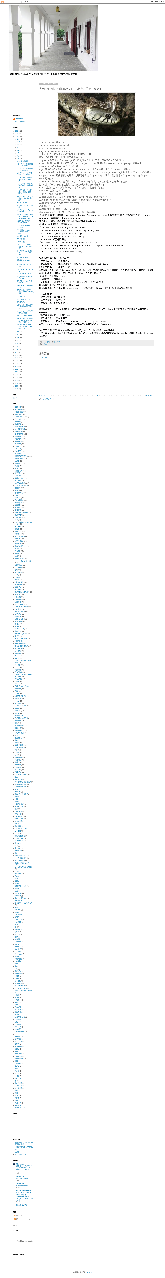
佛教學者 (18, 534)
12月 (18, 139)
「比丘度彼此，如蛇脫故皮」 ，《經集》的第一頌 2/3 (25, 185)
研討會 (17, 978)
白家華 (17, 876)
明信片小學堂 (19, 733)
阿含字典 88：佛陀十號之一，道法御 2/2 (25, 169)
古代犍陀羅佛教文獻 (21, 646)
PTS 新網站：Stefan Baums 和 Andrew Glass (23, 231)
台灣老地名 (18, 621)
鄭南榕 (17, 743)
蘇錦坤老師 (18, 441)
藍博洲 (17, 1014)
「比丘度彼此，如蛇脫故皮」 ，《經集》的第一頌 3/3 (25, 192)
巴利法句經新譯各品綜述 (23, 782)
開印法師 (18, 772)
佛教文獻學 (18, 431)
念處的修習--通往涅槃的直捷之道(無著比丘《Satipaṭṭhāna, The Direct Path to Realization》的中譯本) (24, 1146)
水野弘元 (18, 843)
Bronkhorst (18, 850)
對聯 (16, 570)
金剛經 (17, 797)
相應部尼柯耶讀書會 (21, 456)
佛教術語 (18, 616)
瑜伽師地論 (18, 874)
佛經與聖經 (18, 959)
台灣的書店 (18, 901)
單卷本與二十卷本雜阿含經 (23, 903)
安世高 (17, 636)
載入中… (16, 398)
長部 (16, 799)
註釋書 (17, 883)
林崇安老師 (18, 1088)
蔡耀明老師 (18, 1012)
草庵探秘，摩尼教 (22, 236)
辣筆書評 (18, 446)
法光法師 (18, 614)
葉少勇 (17, 824)
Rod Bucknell (19, 629)
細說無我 (18, 728)
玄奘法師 (18, 942)
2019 (17, 355)
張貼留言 (44, 357)
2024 (17, 137)
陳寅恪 (17, 626)
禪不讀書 (18, 848)
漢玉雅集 (18, 651)
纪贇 (16, 879)
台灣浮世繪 (18, 641)
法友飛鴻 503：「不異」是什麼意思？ (25, 211)
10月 (18, 145)
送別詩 (17, 1022)
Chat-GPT (18, 577)
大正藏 (17, 656)
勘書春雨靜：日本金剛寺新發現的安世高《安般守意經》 (25, 306)
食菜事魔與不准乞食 (23, 299)
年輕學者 (18, 1000)
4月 (18, 332)
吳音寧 (17, 997)
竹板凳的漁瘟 (20, 1183)
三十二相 (18, 831)
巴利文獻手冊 (19, 816)
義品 (16, 1100)
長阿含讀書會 (19, 730)
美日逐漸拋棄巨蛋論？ (22, 1185)
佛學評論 (18, 587)
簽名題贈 (18, 767)
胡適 (16, 556)
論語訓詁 (18, 1105)
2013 (17, 372)
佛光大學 (18, 1039)
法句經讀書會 (19, 434)
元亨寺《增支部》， (21, 638)
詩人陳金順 (18, 954)
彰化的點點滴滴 (20, 860)
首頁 (96, 395)
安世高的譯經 (21, 242)
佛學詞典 (18, 703)
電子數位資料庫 (20, 986)
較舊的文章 (150, 395)
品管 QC (17, 934)
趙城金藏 (18, 1019)
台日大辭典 (18, 672)
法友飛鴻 (18, 407)
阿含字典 (18, 454)
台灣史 (17, 461)
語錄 (16, 924)
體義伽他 (18, 689)
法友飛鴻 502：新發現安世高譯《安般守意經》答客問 (25, 246)
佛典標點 (18, 670)
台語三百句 (18, 811)
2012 (17, 375)
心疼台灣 (18, 419)
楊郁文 (17, 713)
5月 (18, 159)
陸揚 (16, 891)
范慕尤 (17, 881)
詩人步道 (18, 951)
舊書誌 (17, 624)
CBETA (17, 684)
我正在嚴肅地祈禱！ (22, 1205)
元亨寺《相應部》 (20, 858)
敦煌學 (17, 580)
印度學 (17, 995)
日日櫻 (17, 1076)
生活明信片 (18, 409)
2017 (17, 361)
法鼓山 (17, 912)
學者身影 (18, 481)
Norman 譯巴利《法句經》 (23, 561)
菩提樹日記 (18, 738)
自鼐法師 (18, 1007)
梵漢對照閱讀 (19, 541)
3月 (18, 335)
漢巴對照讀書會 (20, 417)
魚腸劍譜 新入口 (21, 1176)
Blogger (89, 1272)
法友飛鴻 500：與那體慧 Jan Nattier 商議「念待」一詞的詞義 (25, 320)
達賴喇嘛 (18, 1024)
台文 (16, 520)
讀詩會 (17, 548)
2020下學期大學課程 (22, 1178)
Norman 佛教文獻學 (21, 607)
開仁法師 (18, 1027)
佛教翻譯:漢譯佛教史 (21, 512)
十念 (16, 809)
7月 (18, 153)
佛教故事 (18, 631)
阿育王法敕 (18, 585)
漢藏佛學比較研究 (20, 787)
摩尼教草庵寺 (21, 302)
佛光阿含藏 (18, 1041)
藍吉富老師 (18, 983)
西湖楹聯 (18, 949)
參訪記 (17, 1049)
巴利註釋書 (18, 567)
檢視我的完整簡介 (19, 122)
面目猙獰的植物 (20, 747)
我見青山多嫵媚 (20, 483)
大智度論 (18, 814)
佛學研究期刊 (19, 716)
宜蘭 (16, 966)
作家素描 (18, 961)
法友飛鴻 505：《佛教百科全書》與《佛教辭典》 (25, 174)
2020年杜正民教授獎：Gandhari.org (24, 222)
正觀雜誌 (18, 910)
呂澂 (16, 691)
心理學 (17, 1071)
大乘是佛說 (18, 648)
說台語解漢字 (19, 493)
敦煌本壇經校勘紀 (20, 784)
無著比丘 (18, 463)
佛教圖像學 (18, 757)
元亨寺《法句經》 (20, 706)
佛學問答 (18, 473)
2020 (17, 352)
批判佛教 (18, 590)
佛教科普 (18, 594)
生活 (16, 735)
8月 (18, 150)
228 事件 (18, 665)
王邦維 (17, 1098)
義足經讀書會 (19, 604)
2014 (17, 369)
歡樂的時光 (18, 531)
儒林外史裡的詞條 (20, 898)
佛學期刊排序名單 (22, 257)
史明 (16, 1051)
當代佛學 (18, 422)
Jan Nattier (18, 893)
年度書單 (18, 1064)
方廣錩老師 (18, 471)
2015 (17, 366)
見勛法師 (18, 1103)
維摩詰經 (18, 792)
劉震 (16, 777)
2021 (17, 349)
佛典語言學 (18, 503)
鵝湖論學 (18, 826)
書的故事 (18, 488)
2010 (17, 380)
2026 (17, 131)
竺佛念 (17, 1005)
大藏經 (17, 466)
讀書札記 (18, 510)
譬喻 (16, 740)
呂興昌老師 (18, 1056)
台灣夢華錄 (18, 507)
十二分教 (18, 526)
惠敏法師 (18, 721)
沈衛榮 (17, 681)
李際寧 (17, 1002)
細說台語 (18, 414)
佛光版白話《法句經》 (22, 592)
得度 (16, 1068)
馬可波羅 (18, 1029)
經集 (45, 344)
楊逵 (16, 1093)
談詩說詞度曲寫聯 (20, 886)
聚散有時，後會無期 (21, 794)
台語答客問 (18, 779)
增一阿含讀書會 (20, 536)
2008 (17, 386)
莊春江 (17, 701)
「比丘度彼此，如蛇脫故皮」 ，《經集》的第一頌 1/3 (25, 179)
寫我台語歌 (18, 517)
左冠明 (17, 693)
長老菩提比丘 (19, 500)
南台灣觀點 (18, 1046)
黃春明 (17, 956)
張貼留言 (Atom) (48, 399)
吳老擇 (17, 708)
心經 (16, 750)
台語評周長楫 (19, 841)
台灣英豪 (18, 760)
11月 (18, 142)
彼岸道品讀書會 (20, 612)
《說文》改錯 (19, 804)
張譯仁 (17, 1066)
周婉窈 (17, 964)
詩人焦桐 (18, 922)
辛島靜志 (18, 515)
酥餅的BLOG (20, 1164)
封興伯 (17, 529)
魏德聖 (17, 802)
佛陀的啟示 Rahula (21, 855)
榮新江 (17, 762)
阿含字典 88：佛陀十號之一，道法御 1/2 (25, 165)
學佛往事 (18, 539)
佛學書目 (18, 505)
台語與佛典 (19, 119)
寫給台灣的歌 (19, 1059)
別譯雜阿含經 (19, 558)
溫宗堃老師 (18, 572)
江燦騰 (17, 752)
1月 (18, 340)
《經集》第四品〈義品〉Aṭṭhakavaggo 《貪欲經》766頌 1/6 (25, 326)
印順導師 (18, 449)
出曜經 (17, 1044)
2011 (17, 378)
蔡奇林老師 (18, 920)
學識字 (17, 553)
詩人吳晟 (18, 770)
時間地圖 (18, 1078)
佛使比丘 (18, 1037)
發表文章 (19, 1215)
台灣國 (17, 1152)
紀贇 (16, 575)
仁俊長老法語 (21, 296)
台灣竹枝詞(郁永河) (21, 634)
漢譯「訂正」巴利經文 (22, 686)
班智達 (17, 917)
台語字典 (18, 597)
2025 (17, 134)
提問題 (17, 658)
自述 (16, 468)
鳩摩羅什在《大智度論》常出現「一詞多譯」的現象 (25, 252)
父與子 (17, 976)
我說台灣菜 (18, 973)
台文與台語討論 (20, 619)
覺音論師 (18, 551)
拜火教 (17, 1073)
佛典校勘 (18, 436)
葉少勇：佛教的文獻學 (24, 274)
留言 (17, 1219)
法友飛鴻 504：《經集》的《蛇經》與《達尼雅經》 (25, 198)
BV (16, 927)
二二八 (17, 667)
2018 (17, 358)
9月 (18, 147)
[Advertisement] (96, 377)
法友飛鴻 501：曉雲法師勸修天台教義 (25, 312)
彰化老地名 (18, 679)
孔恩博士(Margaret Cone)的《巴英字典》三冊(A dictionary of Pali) (25, 216)
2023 (17, 344)
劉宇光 (17, 932)
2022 (17, 346)
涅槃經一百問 (19, 819)
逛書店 (17, 888)
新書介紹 (18, 476)
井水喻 (17, 833)
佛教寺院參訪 (19, 806)
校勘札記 (18, 602)
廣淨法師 (18, 971)
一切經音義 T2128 (21, 828)
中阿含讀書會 (19, 458)
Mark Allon (18, 929)
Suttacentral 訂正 (20, 1032)
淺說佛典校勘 (19, 725)
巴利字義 (18, 609)
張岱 (16, 907)
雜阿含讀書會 (19, 412)
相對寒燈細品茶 (20, 427)
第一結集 (18, 981)
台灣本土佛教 (19, 838)
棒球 (16, 1091)
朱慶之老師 (18, 1083)
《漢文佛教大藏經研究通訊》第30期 (25, 277)
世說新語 (18, 653)
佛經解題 (18, 896)
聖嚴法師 (18, 698)
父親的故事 (18, 915)
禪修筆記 (18, 544)
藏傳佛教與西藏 (20, 1017)
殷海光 (17, 1095)
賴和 (16, 755)
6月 (18, 156)
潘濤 (16, 789)
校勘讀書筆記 (19, 582)
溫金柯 (17, 871)
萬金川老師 (18, 821)
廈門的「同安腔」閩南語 (25, 316)
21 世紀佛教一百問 (21, 988)
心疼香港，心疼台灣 (21, 718)
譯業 (16, 490)
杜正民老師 (18, 1086)
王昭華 (17, 944)
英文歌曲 (18, 1010)
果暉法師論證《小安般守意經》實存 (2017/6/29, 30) (25, 292)
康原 (16, 937)
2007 (17, 389)
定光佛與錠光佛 (22, 203)
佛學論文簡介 (19, 478)
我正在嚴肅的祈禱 (20, 1154)
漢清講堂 (18, 765)
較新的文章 (43, 395)
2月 (18, 337)
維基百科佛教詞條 (20, 696)
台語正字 (18, 451)
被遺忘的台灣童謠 (20, 643)
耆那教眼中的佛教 (20, 546)
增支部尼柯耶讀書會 (21, 485)
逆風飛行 (18, 498)
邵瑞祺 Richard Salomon (23, 1108)
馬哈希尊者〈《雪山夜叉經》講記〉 (24, 282)
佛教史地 (18, 444)
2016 (17, 363)
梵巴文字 (18, 711)
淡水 (16, 846)
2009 (17, 383)
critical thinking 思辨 (21, 774)
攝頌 (16, 723)
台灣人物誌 (18, 565)
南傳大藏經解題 (20, 836)
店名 (16, 969)
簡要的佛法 (18, 439)
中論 (16, 853)
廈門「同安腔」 (22, 239)
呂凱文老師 (18, 1054)
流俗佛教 (18, 939)
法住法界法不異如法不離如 (23, 867)
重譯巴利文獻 (19, 745)
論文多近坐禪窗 (20, 429)
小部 (16, 1061)
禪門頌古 (18, 946)
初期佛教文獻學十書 (23, 161)
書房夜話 (18, 424)
